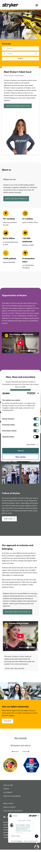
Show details (30, 444)
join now (7, 721)
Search (20, 59)
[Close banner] (38, 393)
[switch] (36, 424)
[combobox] (20, 53)
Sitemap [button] (6, 789)
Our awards (20, 737)
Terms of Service (9, 807)
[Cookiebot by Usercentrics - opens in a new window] (27, 393)
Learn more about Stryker (15, 199)
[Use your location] (36, 53)
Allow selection (20, 457)
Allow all (20, 450)
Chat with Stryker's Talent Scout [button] (18, 106)
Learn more (8, 519)
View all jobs (8, 785)
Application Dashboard (12, 796)
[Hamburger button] (37, 5)
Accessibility (7, 792)
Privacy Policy (8, 804)
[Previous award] (15, 751)
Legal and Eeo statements (13, 811)
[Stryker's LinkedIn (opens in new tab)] (4, 817)
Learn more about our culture (16, 612)
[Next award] (25, 751)
